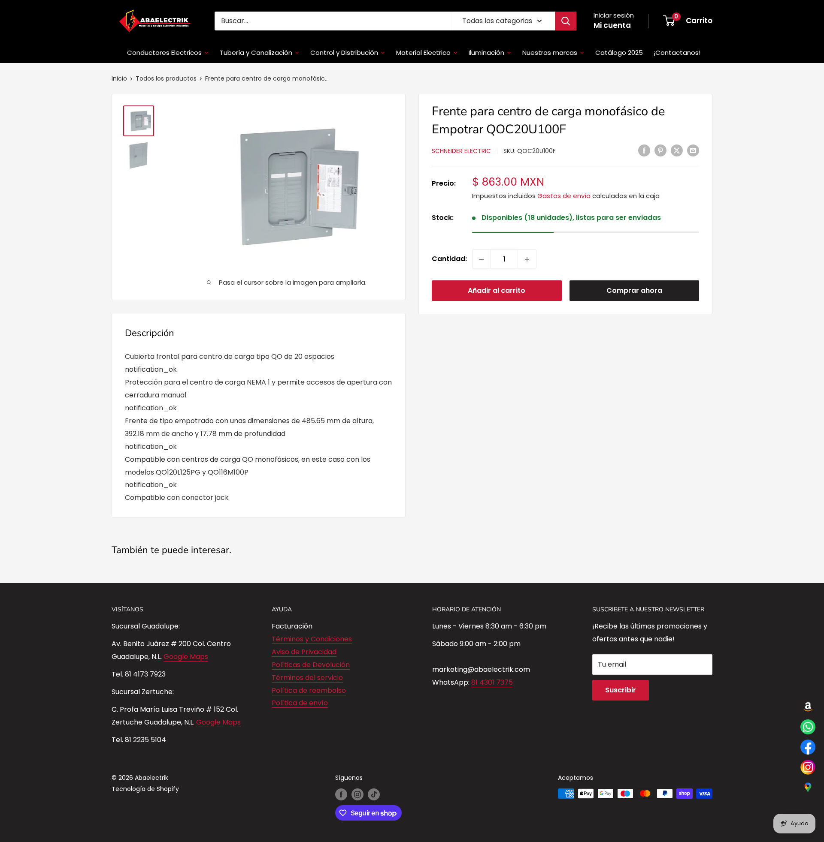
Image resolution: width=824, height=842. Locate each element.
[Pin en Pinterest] (660, 150)
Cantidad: (449, 259)
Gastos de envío (564, 195)
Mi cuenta (612, 25)
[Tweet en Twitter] (677, 150)
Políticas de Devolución (311, 665)
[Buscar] (565, 21)
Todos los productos (166, 78)
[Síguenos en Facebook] (341, 794)
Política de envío (300, 703)
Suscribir (620, 690)
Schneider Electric (461, 151)
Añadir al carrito (496, 291)
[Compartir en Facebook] (644, 150)
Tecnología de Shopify (145, 789)
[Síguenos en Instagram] (357, 794)
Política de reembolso (309, 690)
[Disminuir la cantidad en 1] (482, 259)
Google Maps (186, 657)
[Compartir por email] (693, 150)
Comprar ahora (634, 291)
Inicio (119, 78)
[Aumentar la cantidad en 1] (527, 259)
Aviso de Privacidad (304, 652)
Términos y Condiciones (312, 639)
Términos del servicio (307, 678)
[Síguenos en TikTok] (374, 794)
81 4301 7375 (492, 682)
